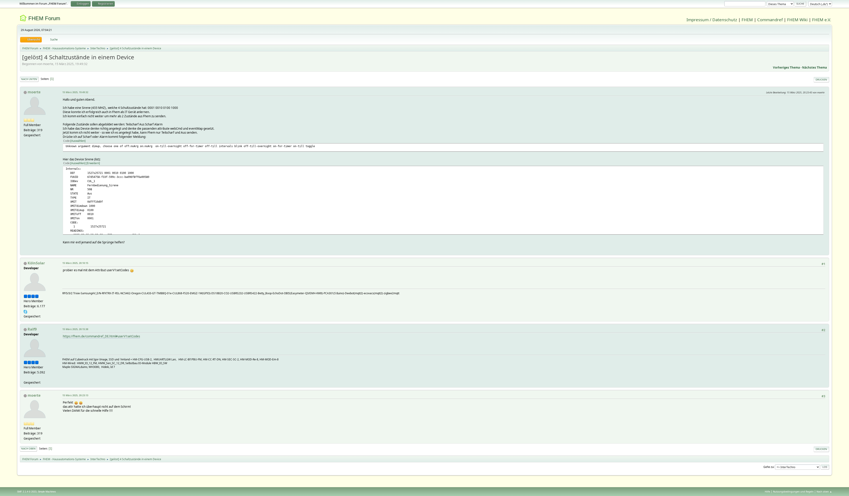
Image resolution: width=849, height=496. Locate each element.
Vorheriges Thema (786, 67)
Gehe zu (768, 467)
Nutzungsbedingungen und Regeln (793, 491)
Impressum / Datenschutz (711, 19)
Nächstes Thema (814, 67)
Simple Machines (47, 491)
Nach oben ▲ (824, 491)
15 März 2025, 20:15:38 (75, 329)
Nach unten (29, 79)
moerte (34, 92)
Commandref (770, 19)
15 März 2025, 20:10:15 (75, 263)
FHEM (747, 19)
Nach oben (28, 448)
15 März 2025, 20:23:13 (75, 395)
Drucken (821, 79)
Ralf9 (32, 329)
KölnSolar (36, 263)
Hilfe (767, 491)
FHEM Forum (44, 18)
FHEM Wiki (797, 19)
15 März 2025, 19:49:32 (75, 92)
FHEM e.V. (821, 19)
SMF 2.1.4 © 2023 (26, 491)
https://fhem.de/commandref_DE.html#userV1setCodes (101, 336)
